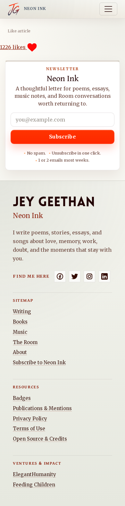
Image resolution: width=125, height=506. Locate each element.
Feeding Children (34, 485)
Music (20, 332)
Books (20, 322)
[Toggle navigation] (108, 9)
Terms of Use (29, 429)
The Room (25, 342)
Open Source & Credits (40, 439)
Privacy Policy (30, 419)
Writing (22, 311)
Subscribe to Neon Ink (39, 362)
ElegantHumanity (34, 474)
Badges (22, 398)
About (20, 352)
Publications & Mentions (42, 408)
